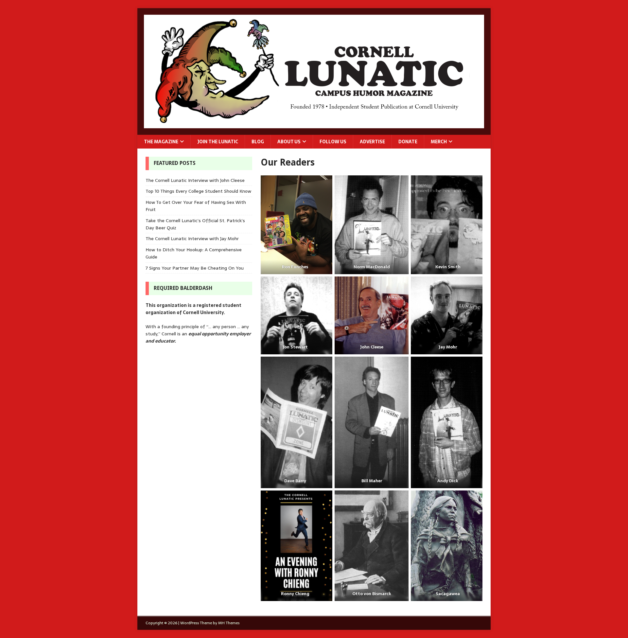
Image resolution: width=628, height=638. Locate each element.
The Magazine (161, 141)
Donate (407, 141)
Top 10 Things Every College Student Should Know (198, 191)
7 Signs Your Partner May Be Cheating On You (195, 268)
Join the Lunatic (217, 141)
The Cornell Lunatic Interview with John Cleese (195, 180)
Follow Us (333, 141)
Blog (258, 141)
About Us (289, 141)
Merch (439, 141)
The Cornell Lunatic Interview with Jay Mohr (192, 238)
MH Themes (228, 623)
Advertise (372, 141)
